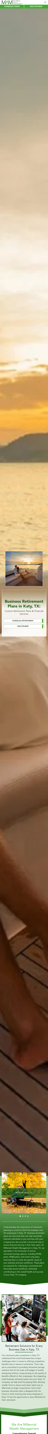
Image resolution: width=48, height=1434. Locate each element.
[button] (45, 2)
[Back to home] (12, 2)
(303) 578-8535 (36, 6)
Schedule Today (12, 6)
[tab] (20, 1216)
